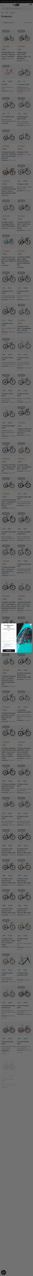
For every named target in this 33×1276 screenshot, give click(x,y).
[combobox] (4, 642)
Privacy (4, 646)
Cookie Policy (8, 646)
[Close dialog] (31, 625)
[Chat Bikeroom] (3, 1272)
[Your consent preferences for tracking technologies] (31, 957)
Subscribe (8, 650)
